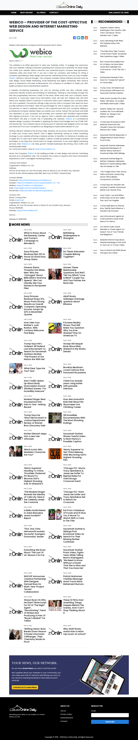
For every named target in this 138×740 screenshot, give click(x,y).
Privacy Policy (66, 714)
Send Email (19, 200)
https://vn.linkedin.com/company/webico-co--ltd (38, 183)
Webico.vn (26, 144)
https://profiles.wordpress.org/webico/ (36, 190)
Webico (12, 78)
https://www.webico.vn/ (45, 149)
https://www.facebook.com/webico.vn (34, 180)
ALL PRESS (41, 12)
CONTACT (54, 12)
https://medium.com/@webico (30, 185)
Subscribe (109, 722)
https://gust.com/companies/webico (30, 188)
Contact (63, 721)
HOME (13, 12)
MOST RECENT (26, 12)
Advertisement (66, 718)
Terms (63, 711)
